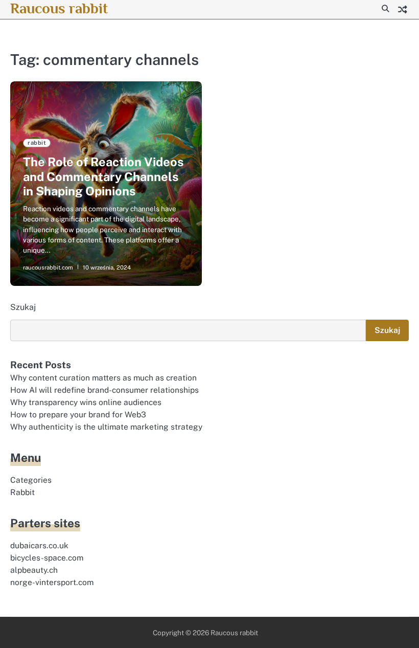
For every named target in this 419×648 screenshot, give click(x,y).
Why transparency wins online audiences (85, 402)
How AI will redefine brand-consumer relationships (104, 389)
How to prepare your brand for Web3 (78, 414)
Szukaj (23, 307)
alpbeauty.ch (34, 569)
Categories (31, 479)
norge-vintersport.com (52, 582)
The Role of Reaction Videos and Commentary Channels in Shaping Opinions (103, 176)
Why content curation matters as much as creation (103, 377)
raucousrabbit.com (48, 267)
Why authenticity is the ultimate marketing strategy (106, 426)
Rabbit (22, 492)
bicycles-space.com (46, 557)
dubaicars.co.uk (39, 545)
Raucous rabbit (59, 8)
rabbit (37, 142)
